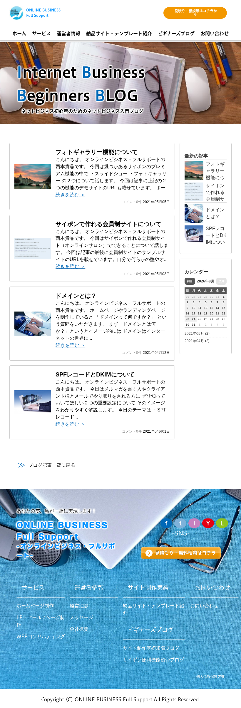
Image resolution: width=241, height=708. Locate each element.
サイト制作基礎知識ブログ (151, 648)
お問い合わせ (204, 606)
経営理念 (79, 606)
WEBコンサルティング (40, 637)
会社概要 (79, 629)
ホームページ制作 (35, 606)
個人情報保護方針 (210, 676)
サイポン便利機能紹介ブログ (153, 660)
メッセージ (81, 617)
